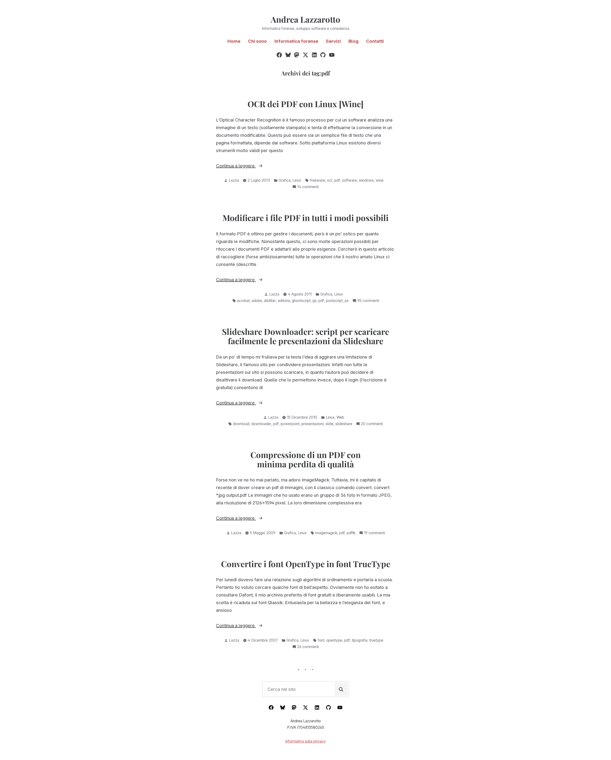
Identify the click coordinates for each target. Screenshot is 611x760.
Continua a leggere (243, 166)
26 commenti (308, 647)
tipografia (359, 640)
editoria (284, 300)
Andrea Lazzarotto (305, 19)
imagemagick (326, 533)
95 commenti (368, 301)
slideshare (343, 424)
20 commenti (372, 424)
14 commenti (308, 187)
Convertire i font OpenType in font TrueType (305, 563)
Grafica (284, 180)
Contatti (375, 41)
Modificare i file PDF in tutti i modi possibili (305, 217)
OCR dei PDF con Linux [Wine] (305, 103)
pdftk (351, 533)
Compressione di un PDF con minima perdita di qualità (305, 459)
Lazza (234, 180)
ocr (329, 180)
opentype (334, 640)
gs (314, 300)
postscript (334, 300)
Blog (353, 41)
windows (366, 180)
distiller (270, 300)
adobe (257, 300)
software (349, 180)
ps (347, 300)
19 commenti (374, 533)
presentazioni (312, 424)
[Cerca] (341, 689)
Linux (296, 180)
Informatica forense (296, 41)
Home (233, 41)
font (321, 640)
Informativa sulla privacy (305, 741)
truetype (376, 640)
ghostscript (301, 300)
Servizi (333, 41)
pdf (337, 180)
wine (380, 180)
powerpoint (290, 424)
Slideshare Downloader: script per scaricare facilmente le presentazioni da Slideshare (305, 336)
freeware (317, 180)
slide (329, 424)
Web (340, 417)
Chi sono (257, 41)
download (241, 424)
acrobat (243, 300)
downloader (261, 424)
